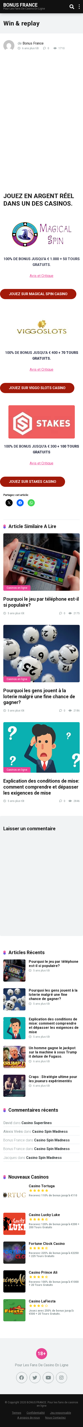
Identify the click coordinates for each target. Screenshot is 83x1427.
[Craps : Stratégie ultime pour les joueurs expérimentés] (14, 1096)
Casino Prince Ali (43, 1272)
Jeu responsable (60, 1412)
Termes (16, 1412)
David (7, 1123)
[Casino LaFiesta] (14, 1320)
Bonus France (20, 4)
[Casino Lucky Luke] (14, 1234)
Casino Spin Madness (50, 1131)
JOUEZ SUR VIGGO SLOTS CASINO (37, 388)
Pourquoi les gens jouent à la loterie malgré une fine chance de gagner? (39, 696)
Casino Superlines (36, 1123)
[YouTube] (48, 1377)
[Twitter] (35, 1377)
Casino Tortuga (42, 1186)
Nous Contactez (55, 1417)
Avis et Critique (41, 276)
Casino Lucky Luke (44, 1215)
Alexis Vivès (13, 1131)
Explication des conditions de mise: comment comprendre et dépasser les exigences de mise (41, 786)
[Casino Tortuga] (14, 1205)
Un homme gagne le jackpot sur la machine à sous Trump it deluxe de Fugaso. (53, 1052)
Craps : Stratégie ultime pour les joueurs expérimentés (53, 1079)
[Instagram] (61, 1377)
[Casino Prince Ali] (14, 1291)
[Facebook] (21, 1377)
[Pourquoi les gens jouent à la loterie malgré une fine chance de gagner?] (41, 653)
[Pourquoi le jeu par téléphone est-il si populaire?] (41, 562)
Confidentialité (36, 1412)
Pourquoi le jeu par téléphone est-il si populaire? (53, 963)
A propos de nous (28, 1417)
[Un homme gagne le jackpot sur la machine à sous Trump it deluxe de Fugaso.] (14, 1067)
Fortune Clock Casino (47, 1244)
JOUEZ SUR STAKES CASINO (32, 482)
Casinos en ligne (17, 587)
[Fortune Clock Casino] (14, 1262)
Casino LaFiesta (42, 1301)
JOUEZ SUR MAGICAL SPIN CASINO (38, 294)
